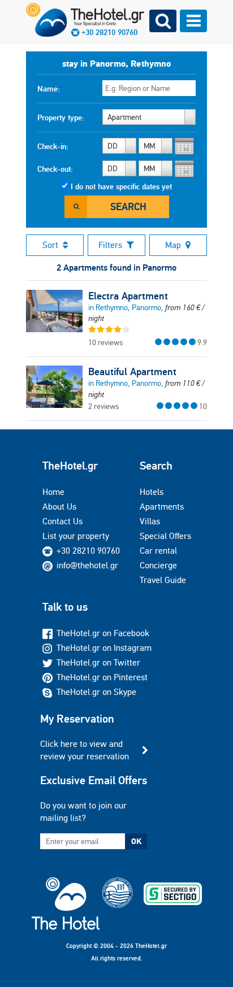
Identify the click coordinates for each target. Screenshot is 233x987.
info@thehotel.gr (87, 565)
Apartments (162, 506)
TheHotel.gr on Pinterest (102, 677)
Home (53, 491)
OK (136, 841)
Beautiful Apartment (132, 372)
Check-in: (52, 146)
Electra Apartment (128, 296)
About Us (59, 506)
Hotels (151, 491)
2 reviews (103, 406)
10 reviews (105, 342)
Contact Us (62, 521)
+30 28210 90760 (88, 550)
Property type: (60, 117)
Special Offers (165, 536)
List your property (75, 536)
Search (128, 206)
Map (173, 245)
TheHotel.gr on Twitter (98, 662)
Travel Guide (163, 580)
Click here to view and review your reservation (84, 750)
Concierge (158, 565)
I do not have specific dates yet (121, 186)
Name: (48, 89)
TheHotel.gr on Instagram (104, 647)
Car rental (158, 550)
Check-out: (55, 169)
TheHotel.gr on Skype (96, 691)
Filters (110, 245)
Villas (150, 521)
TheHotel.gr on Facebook (103, 633)
